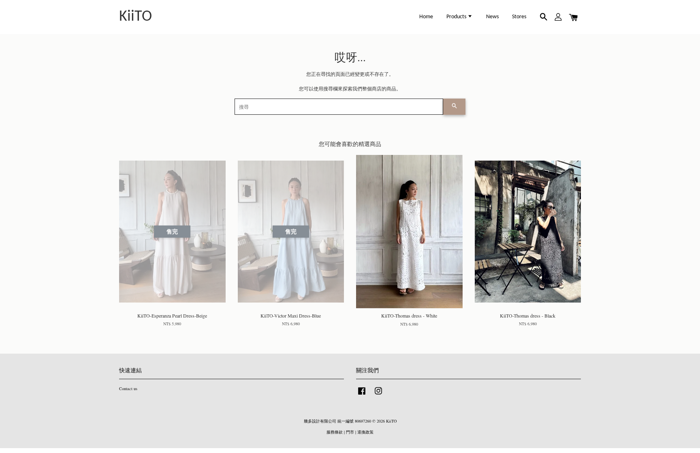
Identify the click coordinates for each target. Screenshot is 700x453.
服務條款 (335, 432)
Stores (519, 17)
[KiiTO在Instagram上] (378, 395)
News (492, 17)
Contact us (128, 388)
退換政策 (365, 432)
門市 (350, 432)
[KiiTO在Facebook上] (361, 395)
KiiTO (135, 17)
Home (426, 17)
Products (456, 17)
